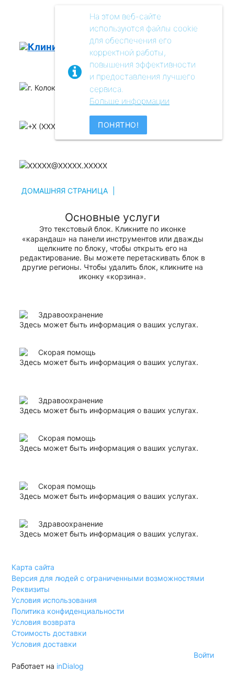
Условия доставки (44, 644)
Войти (204, 655)
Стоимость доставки (49, 633)
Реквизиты (31, 589)
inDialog (70, 665)
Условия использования (54, 600)
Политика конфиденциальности (68, 611)
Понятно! (118, 124)
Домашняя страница (64, 190)
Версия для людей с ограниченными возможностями (108, 578)
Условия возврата (43, 622)
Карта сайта (33, 567)
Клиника (48, 46)
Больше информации (129, 101)
